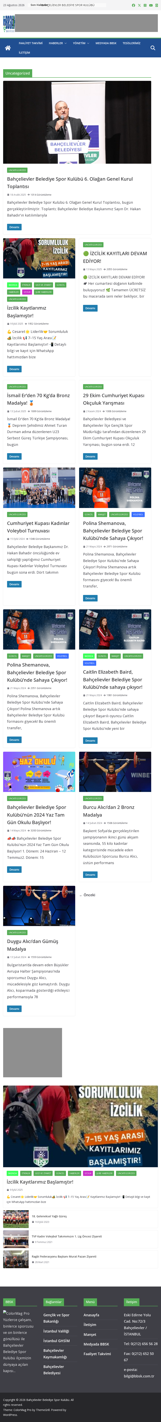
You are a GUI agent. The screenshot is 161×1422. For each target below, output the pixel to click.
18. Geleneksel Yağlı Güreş (49, 1216)
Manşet (102, 514)
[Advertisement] (86, 23)
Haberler (56, 43)
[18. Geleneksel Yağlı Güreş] (16, 1219)
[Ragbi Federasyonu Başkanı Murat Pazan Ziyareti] (16, 1259)
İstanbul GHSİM (56, 1340)
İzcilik (27, 292)
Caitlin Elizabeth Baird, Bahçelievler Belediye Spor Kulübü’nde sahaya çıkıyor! (112, 679)
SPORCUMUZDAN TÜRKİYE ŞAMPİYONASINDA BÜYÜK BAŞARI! (73, 5)
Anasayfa (91, 1315)
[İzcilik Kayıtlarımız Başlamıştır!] (80, 1126)
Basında (13, 285)
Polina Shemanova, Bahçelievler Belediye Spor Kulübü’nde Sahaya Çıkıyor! (113, 531)
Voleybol (138, 514)
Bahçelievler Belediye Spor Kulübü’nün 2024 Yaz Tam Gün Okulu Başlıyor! (36, 814)
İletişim (24, 52)
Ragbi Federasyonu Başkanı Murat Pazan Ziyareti (64, 1256)
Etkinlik (26, 285)
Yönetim (79, 43)
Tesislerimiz (131, 43)
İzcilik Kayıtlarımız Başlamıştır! (40, 1181)
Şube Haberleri (44, 292)
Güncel (61, 285)
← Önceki (87, 895)
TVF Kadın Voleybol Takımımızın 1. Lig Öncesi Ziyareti (67, 1236)
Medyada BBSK (106, 43)
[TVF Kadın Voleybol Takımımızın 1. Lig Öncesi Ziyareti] (16, 1239)
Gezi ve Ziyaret (43, 285)
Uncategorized (17, 170)
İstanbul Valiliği (56, 1331)
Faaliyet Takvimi (31, 43)
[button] (65, 43)
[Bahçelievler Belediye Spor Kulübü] (8, 48)
